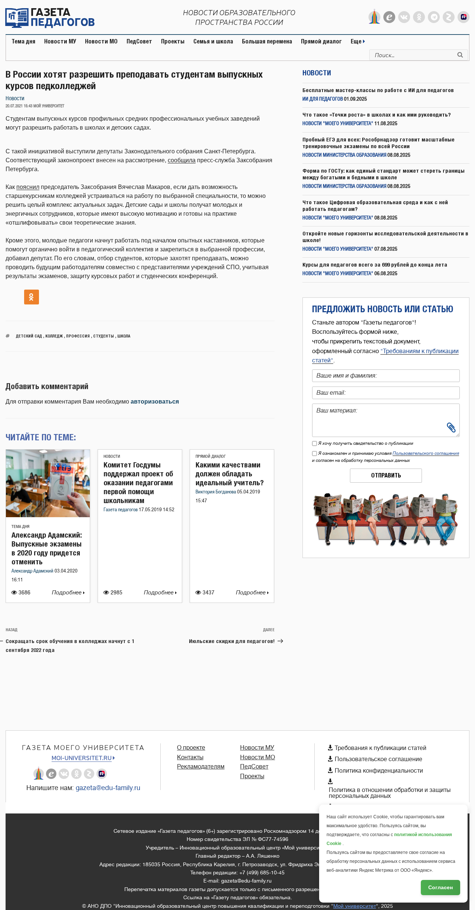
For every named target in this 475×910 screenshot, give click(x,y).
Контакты (190, 757)
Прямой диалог (321, 41)
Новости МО (101, 41)
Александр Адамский (33, 571)
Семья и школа (213, 41)
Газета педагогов (121, 510)
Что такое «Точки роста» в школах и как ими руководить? (376, 114)
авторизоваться (155, 401)
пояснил (27, 187)
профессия (78, 335)
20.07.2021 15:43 (19, 106)
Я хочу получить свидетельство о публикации (365, 443)
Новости (15, 98)
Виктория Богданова (216, 492)
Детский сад (29, 335)
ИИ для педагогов (322, 99)
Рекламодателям (201, 766)
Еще (357, 41)
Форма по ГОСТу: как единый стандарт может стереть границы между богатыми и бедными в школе (383, 173)
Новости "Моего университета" (337, 123)
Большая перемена (267, 41)
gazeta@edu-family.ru (108, 788)
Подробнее (67, 593)
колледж (54, 335)
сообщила (182, 160)
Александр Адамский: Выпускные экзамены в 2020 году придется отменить (47, 548)
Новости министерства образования (344, 155)
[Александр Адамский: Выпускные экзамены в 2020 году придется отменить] (48, 515)
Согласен (440, 887)
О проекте (191, 747)
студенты (103, 335)
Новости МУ (60, 41)
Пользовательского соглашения (426, 453)
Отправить (386, 475)
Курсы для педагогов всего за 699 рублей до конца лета (374, 264)
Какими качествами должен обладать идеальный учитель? (230, 473)
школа (123, 335)
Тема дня (23, 41)
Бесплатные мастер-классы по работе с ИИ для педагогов (378, 90)
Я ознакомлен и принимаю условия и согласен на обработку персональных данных (385, 457)
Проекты (172, 41)
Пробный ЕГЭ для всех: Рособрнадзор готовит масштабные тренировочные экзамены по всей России (378, 142)
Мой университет (354, 906)
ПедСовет (139, 41)
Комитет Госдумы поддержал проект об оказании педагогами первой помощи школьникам (138, 482)
